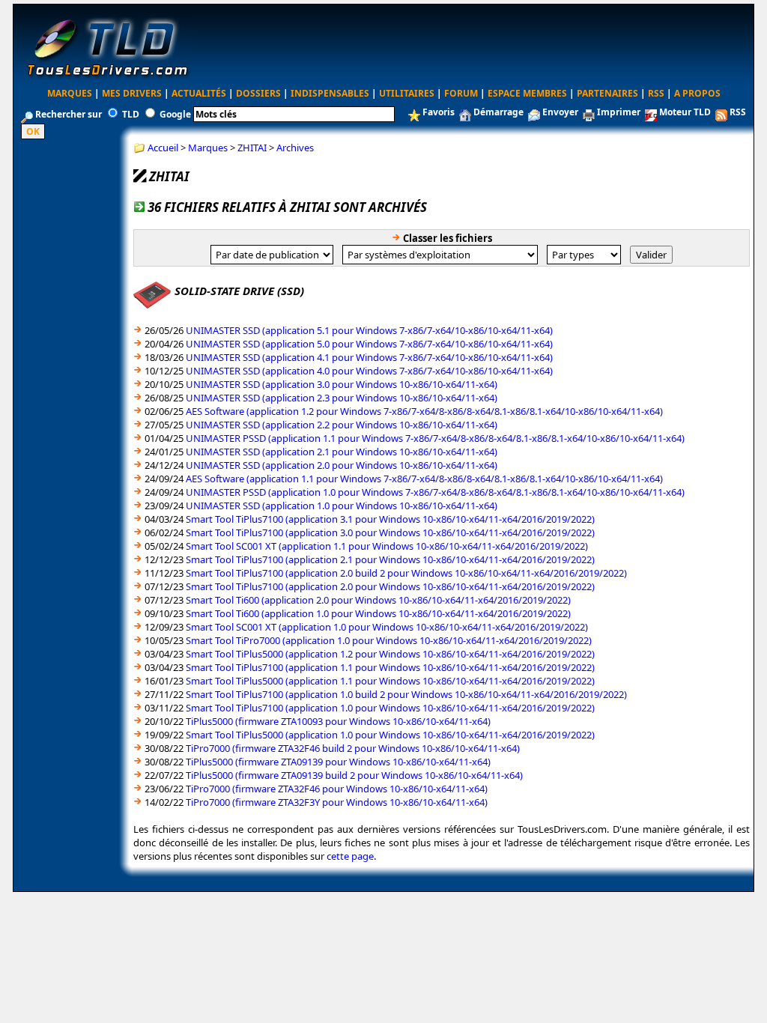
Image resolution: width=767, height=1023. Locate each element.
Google (175, 114)
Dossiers (258, 93)
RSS (656, 93)
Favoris (438, 112)
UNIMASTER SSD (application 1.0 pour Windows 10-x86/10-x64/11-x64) (341, 505)
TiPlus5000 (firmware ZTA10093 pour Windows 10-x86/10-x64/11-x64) (338, 721)
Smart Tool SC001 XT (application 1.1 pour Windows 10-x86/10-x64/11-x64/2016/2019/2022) (387, 546)
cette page (350, 856)
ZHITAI (252, 147)
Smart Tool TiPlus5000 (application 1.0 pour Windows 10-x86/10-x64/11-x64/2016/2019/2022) (390, 734)
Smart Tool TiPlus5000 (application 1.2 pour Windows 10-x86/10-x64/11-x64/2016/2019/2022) (390, 654)
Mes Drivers (132, 93)
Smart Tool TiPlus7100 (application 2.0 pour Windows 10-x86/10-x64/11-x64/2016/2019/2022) (390, 586)
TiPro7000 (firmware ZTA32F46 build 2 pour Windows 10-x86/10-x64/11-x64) (353, 748)
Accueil (163, 147)
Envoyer (560, 112)
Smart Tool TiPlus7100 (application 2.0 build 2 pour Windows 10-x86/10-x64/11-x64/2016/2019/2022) (406, 573)
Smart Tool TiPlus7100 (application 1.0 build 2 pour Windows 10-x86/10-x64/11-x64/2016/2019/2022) (406, 694)
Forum (461, 93)
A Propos (697, 93)
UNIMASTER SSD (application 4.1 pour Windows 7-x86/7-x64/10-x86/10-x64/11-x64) (369, 357)
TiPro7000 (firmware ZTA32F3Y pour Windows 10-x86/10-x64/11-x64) (337, 802)
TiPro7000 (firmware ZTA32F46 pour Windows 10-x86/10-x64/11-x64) (337, 788)
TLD (130, 114)
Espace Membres (527, 93)
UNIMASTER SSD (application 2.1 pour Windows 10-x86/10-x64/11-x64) (341, 451)
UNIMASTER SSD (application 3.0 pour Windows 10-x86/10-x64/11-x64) (341, 384)
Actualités (199, 93)
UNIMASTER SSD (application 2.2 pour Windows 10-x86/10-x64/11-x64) (341, 424)
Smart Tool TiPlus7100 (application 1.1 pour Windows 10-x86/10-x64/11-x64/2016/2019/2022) (390, 667)
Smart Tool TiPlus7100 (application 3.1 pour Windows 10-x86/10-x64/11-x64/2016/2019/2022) (390, 519)
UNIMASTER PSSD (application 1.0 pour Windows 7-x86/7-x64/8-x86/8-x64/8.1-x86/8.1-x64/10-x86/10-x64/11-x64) (435, 492)
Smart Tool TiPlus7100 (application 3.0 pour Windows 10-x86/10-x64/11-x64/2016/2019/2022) (390, 532)
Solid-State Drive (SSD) (239, 290)
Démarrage (498, 112)
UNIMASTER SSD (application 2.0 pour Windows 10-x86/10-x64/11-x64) (341, 465)
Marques (69, 93)
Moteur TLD (685, 112)
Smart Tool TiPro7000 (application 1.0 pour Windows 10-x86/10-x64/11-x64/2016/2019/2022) (389, 640)
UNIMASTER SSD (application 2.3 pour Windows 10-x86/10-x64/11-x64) (341, 397)
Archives (295, 147)
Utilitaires (406, 93)
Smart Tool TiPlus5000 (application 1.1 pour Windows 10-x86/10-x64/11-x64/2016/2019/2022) (390, 680)
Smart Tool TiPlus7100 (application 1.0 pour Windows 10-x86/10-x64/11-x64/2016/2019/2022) (390, 707)
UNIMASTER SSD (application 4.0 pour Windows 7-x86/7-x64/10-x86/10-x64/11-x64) (369, 370)
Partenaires (607, 93)
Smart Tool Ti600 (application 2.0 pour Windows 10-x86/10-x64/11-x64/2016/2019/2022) (378, 600)
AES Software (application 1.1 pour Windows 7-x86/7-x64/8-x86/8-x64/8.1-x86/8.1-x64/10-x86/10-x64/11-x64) (424, 478)
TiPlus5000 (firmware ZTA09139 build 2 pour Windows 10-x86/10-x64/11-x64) (354, 775)
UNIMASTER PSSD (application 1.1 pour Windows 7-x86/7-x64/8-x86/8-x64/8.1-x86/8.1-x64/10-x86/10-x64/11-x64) (435, 438)
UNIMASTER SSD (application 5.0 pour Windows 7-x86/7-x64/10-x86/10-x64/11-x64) (369, 343)
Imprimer (618, 112)
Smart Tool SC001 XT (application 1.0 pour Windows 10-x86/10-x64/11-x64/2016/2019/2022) (387, 627)
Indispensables (330, 93)
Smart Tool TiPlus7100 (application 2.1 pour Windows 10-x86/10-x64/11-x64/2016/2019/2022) (390, 559)
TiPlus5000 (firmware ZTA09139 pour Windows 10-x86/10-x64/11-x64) (338, 761)
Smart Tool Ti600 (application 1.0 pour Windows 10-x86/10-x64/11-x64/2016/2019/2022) (378, 613)
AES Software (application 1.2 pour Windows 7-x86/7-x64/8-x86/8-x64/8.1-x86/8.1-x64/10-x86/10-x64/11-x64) (424, 411)
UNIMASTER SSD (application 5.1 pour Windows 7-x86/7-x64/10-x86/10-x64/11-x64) (369, 330)
